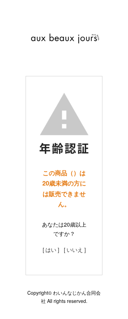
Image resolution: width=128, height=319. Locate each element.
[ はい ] (51, 250)
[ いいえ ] (75, 250)
